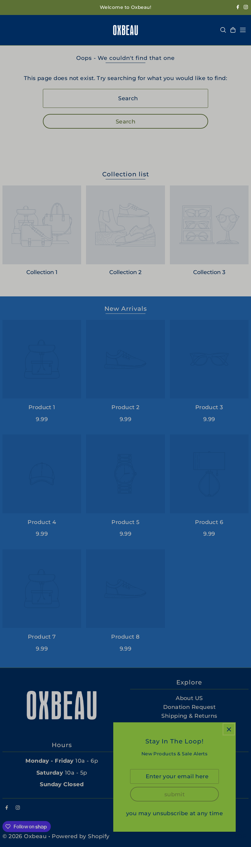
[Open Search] (223, 30)
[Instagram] (246, 7)
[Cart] (232, 30)
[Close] (228, 729)
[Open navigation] (243, 30)
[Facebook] (238, 7)
